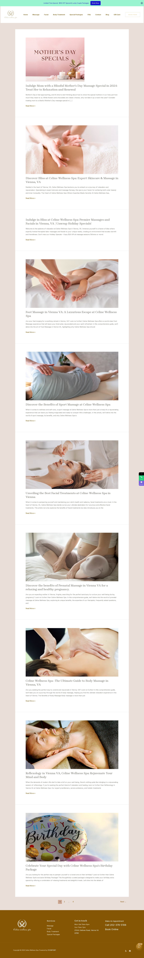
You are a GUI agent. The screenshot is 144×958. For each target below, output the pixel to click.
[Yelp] (126, 951)
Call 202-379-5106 (115, 925)
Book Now (95, 3)
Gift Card (117, 15)
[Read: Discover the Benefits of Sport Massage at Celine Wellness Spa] (72, 376)
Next (123, 902)
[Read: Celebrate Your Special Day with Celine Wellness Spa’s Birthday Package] (72, 837)
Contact (98, 15)
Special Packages (76, 15)
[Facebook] (130, 951)
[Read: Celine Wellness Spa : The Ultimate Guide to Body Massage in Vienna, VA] (72, 652)
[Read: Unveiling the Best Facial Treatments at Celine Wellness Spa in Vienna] (72, 464)
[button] (132, 14)
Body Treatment (59, 15)
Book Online (111, 929)
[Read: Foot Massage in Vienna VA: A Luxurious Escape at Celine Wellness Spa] (72, 283)
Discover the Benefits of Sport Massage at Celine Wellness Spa (68, 404)
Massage (36, 15)
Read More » (30, 105)
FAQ (89, 15)
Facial (46, 15)
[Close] (142, 3)
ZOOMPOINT (52, 950)
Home (25, 15)
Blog (107, 15)
